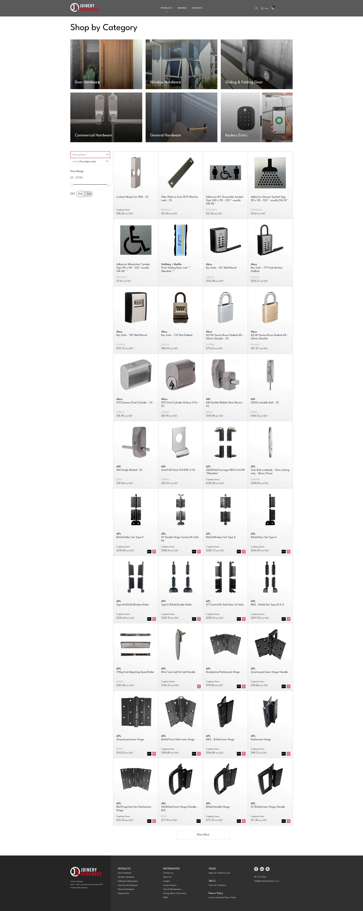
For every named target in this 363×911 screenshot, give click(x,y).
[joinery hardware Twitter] (268, 870)
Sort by (84, 161)
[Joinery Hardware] (84, 8)
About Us (167, 877)
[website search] (256, 8)
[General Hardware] (182, 117)
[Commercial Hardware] (106, 117)
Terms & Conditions (217, 885)
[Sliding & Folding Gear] (257, 64)
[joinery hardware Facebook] (256, 870)
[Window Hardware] (182, 64)
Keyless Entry (236, 135)
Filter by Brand (79, 155)
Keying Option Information (175, 893)
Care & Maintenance (172, 889)
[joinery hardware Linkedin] (262, 870)
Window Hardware (165, 82)
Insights (197, 8)
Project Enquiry (170, 885)
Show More (203, 835)
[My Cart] (272, 8)
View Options (136, 171)
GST (72, 194)
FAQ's (165, 898)
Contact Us (168, 873)
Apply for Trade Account (219, 873)
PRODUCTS (124, 869)
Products (166, 8)
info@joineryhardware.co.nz (266, 881)
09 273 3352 (260, 877)
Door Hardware (87, 82)
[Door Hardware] (106, 64)
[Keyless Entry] (257, 117)
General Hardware (165, 135)
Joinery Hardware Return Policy (222, 898)
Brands (182, 8)
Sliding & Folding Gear (244, 82)
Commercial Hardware (93, 135)
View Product (180, 171)
